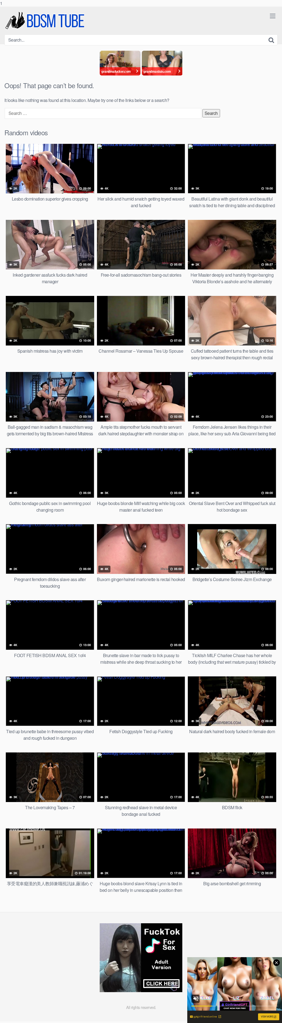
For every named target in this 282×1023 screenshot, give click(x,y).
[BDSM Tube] (45, 20)
